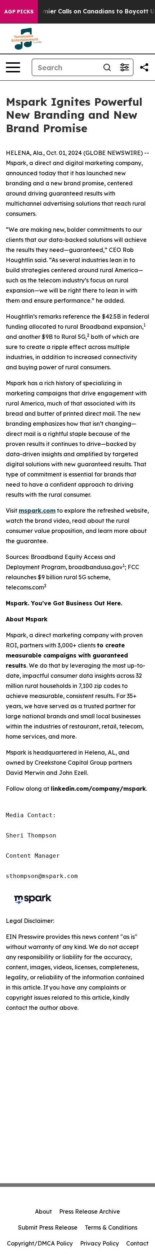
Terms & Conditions (111, 1227)
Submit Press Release (48, 1227)
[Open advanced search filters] (124, 67)
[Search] (107, 67)
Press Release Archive (89, 1211)
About (43, 1211)
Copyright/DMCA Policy (40, 1243)
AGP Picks (19, 11)
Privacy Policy (99, 1243)
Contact (137, 1243)
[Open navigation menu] (13, 67)
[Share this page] (144, 67)
